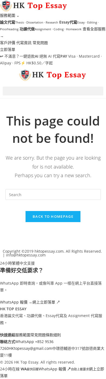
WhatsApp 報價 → (16, 302)
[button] (53, 91)
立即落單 (7, 49)
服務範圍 (10, 15)
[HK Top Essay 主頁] (34, 5)
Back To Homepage (53, 216)
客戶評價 (7, 42)
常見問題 (40, 42)
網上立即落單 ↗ (46, 302)
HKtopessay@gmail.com (30, 348)
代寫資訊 (24, 42)
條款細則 (53, 334)
